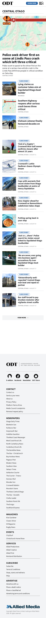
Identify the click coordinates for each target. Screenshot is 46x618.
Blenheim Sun (11, 424)
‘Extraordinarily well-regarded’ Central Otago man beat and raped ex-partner (29, 281)
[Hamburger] (41, 3)
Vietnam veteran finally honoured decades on (30, 122)
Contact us (10, 392)
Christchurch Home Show (15, 538)
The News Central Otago (15, 491)
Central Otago (7, 76)
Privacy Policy (11, 402)
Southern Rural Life (13, 501)
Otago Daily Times (12, 421)
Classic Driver (11, 521)
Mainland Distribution (14, 556)
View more (22, 318)
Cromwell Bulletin (12, 485)
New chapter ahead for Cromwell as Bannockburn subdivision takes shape (30, 203)
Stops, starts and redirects (15, 572)
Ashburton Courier (12, 472)
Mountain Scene (12, 488)
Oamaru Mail (11, 479)
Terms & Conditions (13, 569)
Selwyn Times (11, 469)
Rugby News (10, 527)
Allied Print (10, 553)
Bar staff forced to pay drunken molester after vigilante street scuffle (28, 300)
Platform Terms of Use (14, 405)
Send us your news (12, 395)
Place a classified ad (13, 590)
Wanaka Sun (10, 482)
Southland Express (12, 507)
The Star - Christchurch (14, 453)
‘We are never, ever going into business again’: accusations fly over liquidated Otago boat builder (29, 260)
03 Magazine (10, 524)
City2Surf (9, 535)
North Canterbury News (14, 444)
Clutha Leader (11, 498)
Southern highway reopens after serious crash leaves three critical (29, 105)
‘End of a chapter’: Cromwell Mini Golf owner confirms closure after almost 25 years (30, 148)
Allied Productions (12, 546)
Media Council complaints (15, 408)
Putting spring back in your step (28, 219)
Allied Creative (11, 550)
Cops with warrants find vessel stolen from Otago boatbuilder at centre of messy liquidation (29, 185)
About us (9, 399)
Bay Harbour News (13, 456)
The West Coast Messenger (15, 437)
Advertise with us (12, 584)
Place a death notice (13, 587)
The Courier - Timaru (13, 476)
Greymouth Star (12, 431)
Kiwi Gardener (11, 517)
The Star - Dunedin (12, 495)
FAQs (8, 576)
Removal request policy (14, 411)
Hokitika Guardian (12, 434)
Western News (11, 463)
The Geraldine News (13, 450)
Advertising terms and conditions (18, 593)
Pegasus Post (11, 460)
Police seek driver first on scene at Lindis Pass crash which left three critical (20, 58)
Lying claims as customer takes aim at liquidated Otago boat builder (29, 89)
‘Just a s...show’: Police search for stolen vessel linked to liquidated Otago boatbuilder (30, 239)
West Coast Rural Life (13, 440)
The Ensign (10, 504)
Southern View (11, 466)
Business (21, 96)
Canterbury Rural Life (13, 447)
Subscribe (31, 3)
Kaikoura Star (11, 428)
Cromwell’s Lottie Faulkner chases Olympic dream (29, 166)
